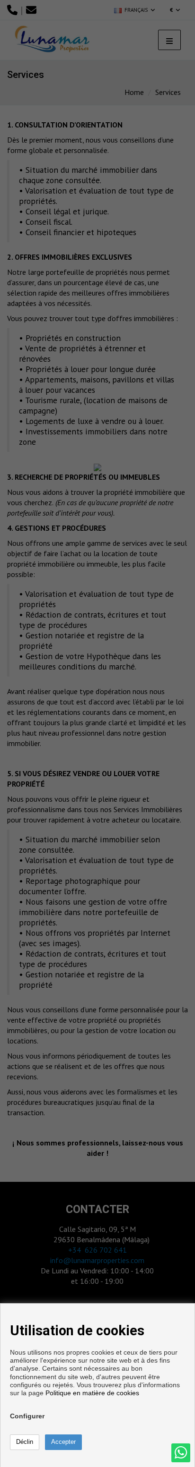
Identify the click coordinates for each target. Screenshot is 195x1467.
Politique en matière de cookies (92, 1393)
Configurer (27, 1416)
